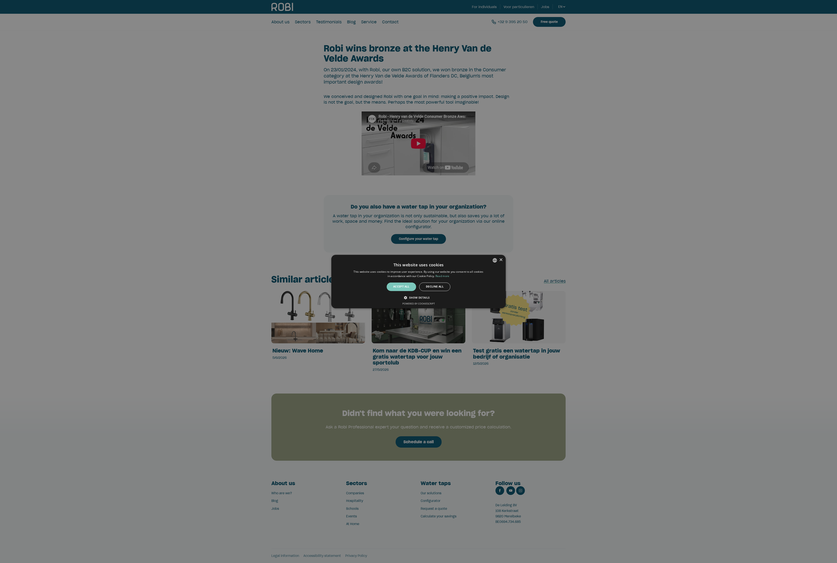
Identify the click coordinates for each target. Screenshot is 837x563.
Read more (442, 276)
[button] (418, 297)
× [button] (500, 260)
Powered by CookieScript (418, 303)
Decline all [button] (435, 287)
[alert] (418, 281)
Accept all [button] (401, 287)
